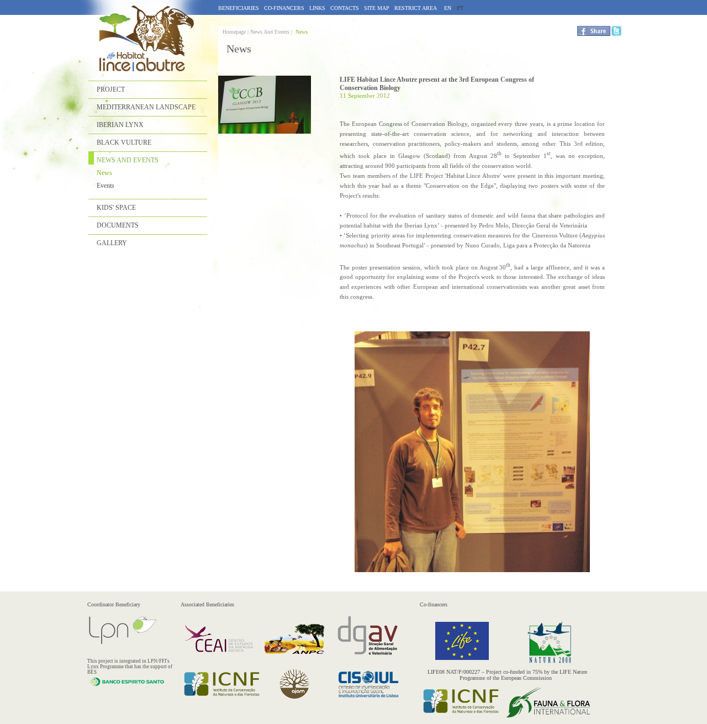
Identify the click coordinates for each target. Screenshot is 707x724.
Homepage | (236, 32)
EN (447, 8)
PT (460, 8)
